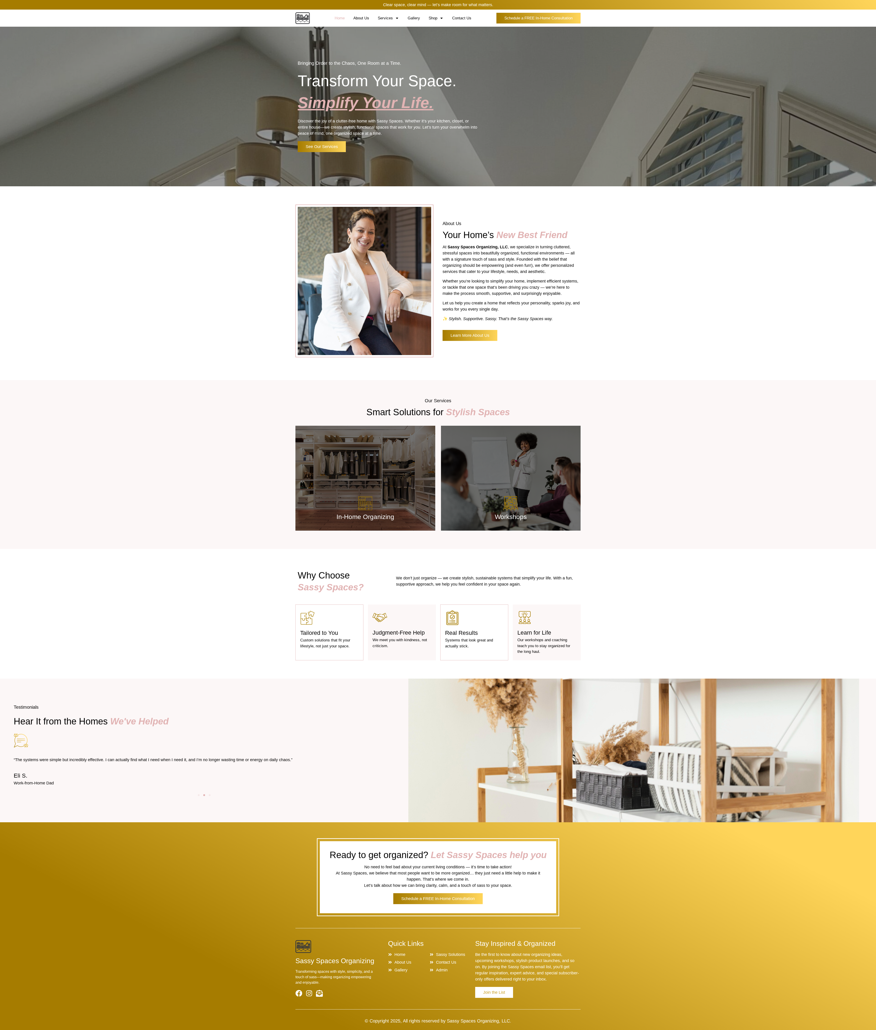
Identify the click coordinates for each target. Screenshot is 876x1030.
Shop (433, 18)
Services (385, 18)
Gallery (414, 18)
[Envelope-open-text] (319, 993)
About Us (361, 18)
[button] (199, 795)
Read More (365, 518)
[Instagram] (309, 993)
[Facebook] (298, 993)
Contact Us (461, 18)
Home (340, 18)
